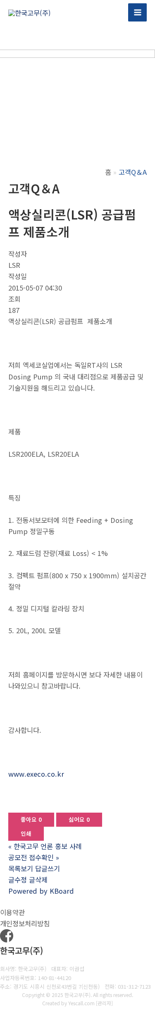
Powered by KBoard (41, 891)
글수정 (17, 880)
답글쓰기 (47, 868)
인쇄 (26, 833)
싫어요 (79, 819)
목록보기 (20, 868)
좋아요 (31, 819)
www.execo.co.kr (36, 774)
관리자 (104, 1002)
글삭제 (38, 880)
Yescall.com (81, 1002)
